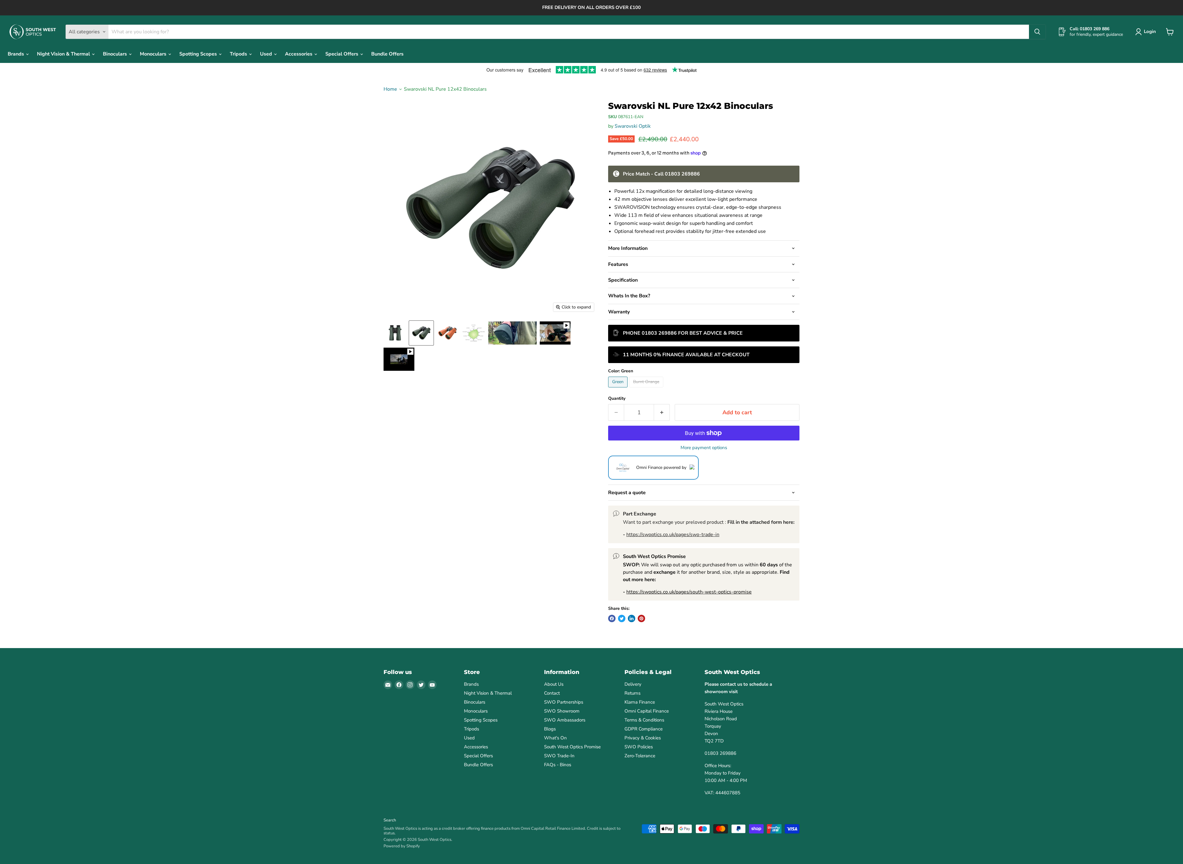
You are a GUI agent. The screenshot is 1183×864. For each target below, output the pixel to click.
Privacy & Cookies (642, 738)
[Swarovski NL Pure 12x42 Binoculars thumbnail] (447, 333)
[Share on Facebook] (612, 618)
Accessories (299, 54)
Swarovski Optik (633, 126)
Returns (632, 693)
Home (390, 89)
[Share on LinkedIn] (631, 618)
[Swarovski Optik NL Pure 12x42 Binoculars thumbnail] (395, 333)
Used (266, 54)
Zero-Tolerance (639, 756)
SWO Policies (638, 747)
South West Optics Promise (572, 747)
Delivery (632, 684)
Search (390, 820)
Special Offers (342, 54)
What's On (555, 738)
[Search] (1037, 32)
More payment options (704, 447)
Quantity (616, 398)
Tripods (239, 54)
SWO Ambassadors (564, 720)
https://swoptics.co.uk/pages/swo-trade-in (672, 534)
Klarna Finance (639, 702)
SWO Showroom (561, 711)
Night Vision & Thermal (64, 54)
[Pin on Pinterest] (641, 618)
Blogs (550, 729)
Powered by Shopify (402, 846)
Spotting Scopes (198, 54)
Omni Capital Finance (646, 711)
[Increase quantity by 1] (662, 412)
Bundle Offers (387, 54)
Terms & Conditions (644, 720)
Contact (552, 693)
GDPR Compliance (643, 729)
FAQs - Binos (557, 765)
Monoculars (154, 54)
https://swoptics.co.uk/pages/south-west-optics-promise (689, 592)
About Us (553, 684)
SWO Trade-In (559, 756)
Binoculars (115, 54)
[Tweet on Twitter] (621, 618)
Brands (16, 54)
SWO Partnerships (563, 702)
